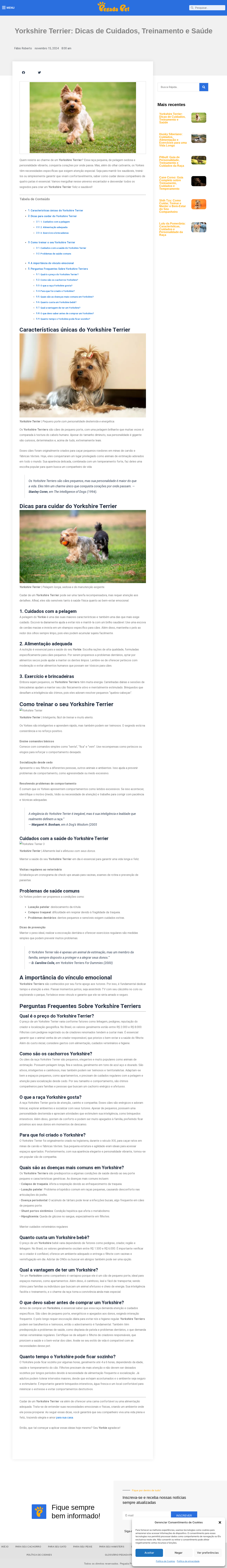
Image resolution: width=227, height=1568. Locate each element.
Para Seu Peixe (82, 1546)
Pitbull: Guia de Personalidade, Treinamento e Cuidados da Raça (171, 161)
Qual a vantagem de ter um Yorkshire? (60, 307)
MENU (11, 7)
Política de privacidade (188, 1561)
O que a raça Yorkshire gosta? (56, 285)
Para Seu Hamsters (111, 1546)
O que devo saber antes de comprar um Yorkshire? (67, 313)
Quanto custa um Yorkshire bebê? (58, 302)
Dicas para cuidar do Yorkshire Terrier (54, 216)
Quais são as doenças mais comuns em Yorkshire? (67, 296)
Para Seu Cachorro (28, 1546)
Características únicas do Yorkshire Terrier (57, 210)
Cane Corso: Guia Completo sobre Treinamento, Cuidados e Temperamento (171, 183)
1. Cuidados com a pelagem (55, 221)
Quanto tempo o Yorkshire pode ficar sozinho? (65, 319)
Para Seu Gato (57, 1546)
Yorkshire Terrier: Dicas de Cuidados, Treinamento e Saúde (172, 118)
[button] (220, 1522)
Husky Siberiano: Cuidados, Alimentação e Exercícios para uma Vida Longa (173, 140)
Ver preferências (208, 1552)
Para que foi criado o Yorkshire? (57, 291)
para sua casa (64, 1417)
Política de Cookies (165, 1561)
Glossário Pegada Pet (119, 1555)
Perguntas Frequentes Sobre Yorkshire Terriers (59, 268)
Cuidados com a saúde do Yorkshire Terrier (63, 248)
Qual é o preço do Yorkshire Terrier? (59, 274)
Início (4, 1546)
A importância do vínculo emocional (52, 263)
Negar (178, 1552)
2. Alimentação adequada (53, 227)
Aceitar (149, 1552)
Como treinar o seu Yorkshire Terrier (53, 242)
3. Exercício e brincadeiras (54, 233)
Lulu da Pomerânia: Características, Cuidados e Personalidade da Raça (172, 229)
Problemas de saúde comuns (55, 253)
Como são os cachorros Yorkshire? (59, 280)
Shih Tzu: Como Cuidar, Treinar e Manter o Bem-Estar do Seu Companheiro (172, 206)
